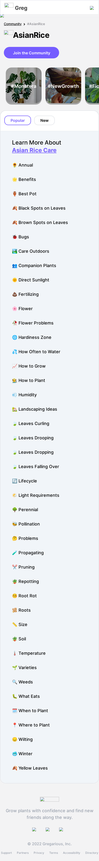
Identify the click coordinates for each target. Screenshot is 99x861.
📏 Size (19, 624)
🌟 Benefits (24, 179)
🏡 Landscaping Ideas (34, 409)
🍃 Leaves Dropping (33, 452)
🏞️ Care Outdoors (30, 251)
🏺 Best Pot (24, 193)
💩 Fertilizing (25, 294)
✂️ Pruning (23, 567)
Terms (53, 853)
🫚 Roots (21, 610)
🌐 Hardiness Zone (31, 337)
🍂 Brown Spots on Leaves (40, 222)
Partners (23, 853)
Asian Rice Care (34, 150)
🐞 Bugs (20, 236)
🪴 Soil (19, 638)
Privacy (39, 853)
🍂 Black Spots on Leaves (39, 208)
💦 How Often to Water (36, 351)
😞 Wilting (22, 739)
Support (6, 853)
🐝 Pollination (26, 523)
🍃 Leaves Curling (30, 423)
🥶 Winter (22, 753)
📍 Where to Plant (31, 724)
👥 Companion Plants (34, 265)
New (44, 120)
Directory (91, 853)
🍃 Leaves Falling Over (35, 466)
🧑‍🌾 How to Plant (28, 380)
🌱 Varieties (24, 667)
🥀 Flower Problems (33, 322)
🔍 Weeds (22, 681)
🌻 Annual (22, 165)
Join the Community (31, 52)
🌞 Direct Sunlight (30, 279)
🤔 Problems (25, 538)
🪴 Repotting (25, 581)
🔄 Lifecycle (24, 480)
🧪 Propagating (28, 552)
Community (13, 24)
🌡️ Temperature (29, 653)
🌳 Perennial (25, 509)
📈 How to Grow (29, 366)
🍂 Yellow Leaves (30, 768)
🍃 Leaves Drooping (33, 437)
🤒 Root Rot (24, 595)
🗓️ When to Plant (30, 710)
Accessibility (71, 853)
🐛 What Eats (26, 696)
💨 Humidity (24, 394)
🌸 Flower (22, 308)
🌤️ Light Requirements (35, 495)
